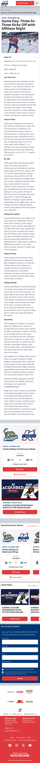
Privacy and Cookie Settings (27, 740)
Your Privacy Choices (10, 740)
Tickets (21, 469)
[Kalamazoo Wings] (4, 3)
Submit (20, 678)
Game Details (21, 474)
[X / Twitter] (23, 745)
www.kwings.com (12, 386)
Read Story (21, 512)
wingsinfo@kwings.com (12, 731)
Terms (29, 737)
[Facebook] (10, 745)
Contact (11, 737)
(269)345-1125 (9, 728)
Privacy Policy (20, 737)
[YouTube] (30, 745)
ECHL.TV (13, 69)
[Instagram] (16, 745)
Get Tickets (24, 3)
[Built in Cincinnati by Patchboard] (20, 755)
